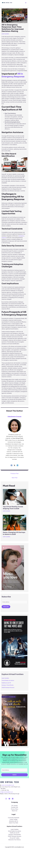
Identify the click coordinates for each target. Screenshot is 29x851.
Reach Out (14, 810)
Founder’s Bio (14, 807)
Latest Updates (5, 33)
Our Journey (14, 805)
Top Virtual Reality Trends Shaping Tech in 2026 (13, 508)
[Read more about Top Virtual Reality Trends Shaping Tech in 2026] (14, 496)
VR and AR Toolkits (14, 838)
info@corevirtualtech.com (6, 792)
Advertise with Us (13, 821)
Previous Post (14, 473)
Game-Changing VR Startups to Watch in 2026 (14, 533)
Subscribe (6, 606)
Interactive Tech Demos (14, 839)
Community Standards (13, 817)
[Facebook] (11, 465)
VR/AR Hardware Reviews (8, 687)
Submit (14, 774)
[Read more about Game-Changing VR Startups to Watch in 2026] (14, 522)
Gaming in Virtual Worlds (7, 685)
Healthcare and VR (6, 682)
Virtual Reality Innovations (8, 680)
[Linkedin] (17, 465)
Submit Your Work (13, 823)
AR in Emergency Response (13, 75)
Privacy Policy (14, 809)
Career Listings (13, 819)
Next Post (14, 477)
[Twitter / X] (14, 465)
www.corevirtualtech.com (8, 785)
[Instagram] (6, 798)
